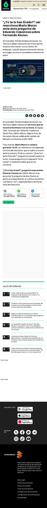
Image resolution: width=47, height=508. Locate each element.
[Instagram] (16, 441)
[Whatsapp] (28, 434)
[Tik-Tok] (22, 441)
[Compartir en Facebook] (31, 117)
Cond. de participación (25, 489)
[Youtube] (28, 441)
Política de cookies (24, 486)
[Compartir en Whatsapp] (35, 117)
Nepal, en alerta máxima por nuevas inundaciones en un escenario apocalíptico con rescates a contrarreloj (27, 315)
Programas (34, 9)
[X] (27, 117)
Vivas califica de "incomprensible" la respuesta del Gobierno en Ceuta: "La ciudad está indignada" (25, 295)
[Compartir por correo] (42, 117)
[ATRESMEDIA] (23, 455)
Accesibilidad (22, 497)
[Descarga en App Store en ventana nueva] (24, 417)
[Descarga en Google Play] (25, 411)
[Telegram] (34, 434)
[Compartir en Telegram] (38, 117)
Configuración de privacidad (27, 492)
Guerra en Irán (37, 1)
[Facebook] (22, 434)
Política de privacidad (25, 483)
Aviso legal (21, 480)
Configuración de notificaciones (28, 494)
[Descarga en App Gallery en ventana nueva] (25, 424)
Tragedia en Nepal (26, 1)
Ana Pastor (8, 202)
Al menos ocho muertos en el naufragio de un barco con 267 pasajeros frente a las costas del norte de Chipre (27, 305)
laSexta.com (7, 107)
